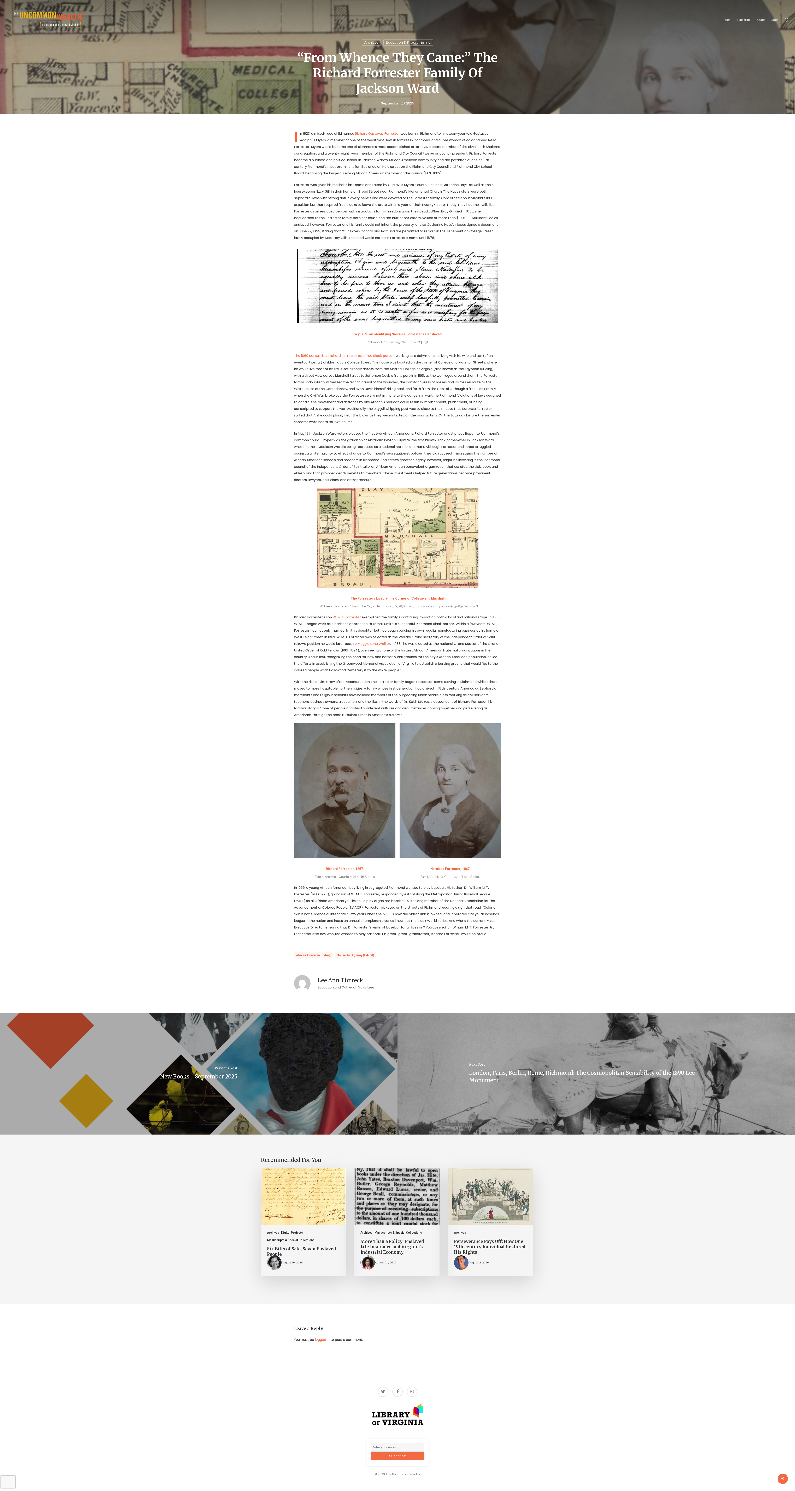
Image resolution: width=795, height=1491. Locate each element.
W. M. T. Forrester (347, 617)
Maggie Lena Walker (374, 643)
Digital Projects (292, 1232)
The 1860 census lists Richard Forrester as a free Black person (344, 355)
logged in (322, 1339)
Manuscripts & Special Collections (290, 1240)
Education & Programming (408, 42)
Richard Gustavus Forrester (377, 133)
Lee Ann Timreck (340, 980)
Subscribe (397, 1456)
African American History (313, 955)
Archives (371, 42)
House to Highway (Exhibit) (355, 955)
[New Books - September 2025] (199, 1074)
